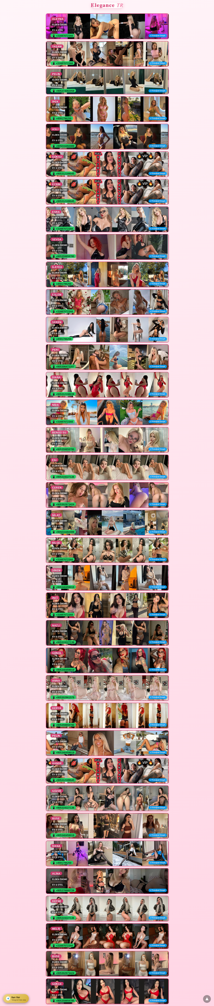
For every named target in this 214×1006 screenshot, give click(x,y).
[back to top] (207, 999)
